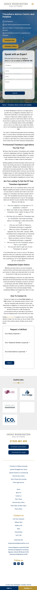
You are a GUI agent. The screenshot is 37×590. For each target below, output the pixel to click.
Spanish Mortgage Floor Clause (18, 469)
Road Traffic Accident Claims (18, 505)
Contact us (19, 496)
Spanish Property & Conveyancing (18, 472)
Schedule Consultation (18, 447)
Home (4, 105)
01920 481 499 (18, 441)
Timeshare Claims (10, 46)
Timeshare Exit (9, 40)
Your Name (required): (13, 334)
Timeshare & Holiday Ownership (18, 466)
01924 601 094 (27, 61)
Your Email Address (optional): (16, 352)
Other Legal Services (18, 482)
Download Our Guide (18, 452)
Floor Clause (18, 499)
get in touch (10, 317)
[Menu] (32, 3)
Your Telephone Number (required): (17, 342)
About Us (18, 492)
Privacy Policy (18, 509)
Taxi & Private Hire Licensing (18, 479)
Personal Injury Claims (18, 476)
